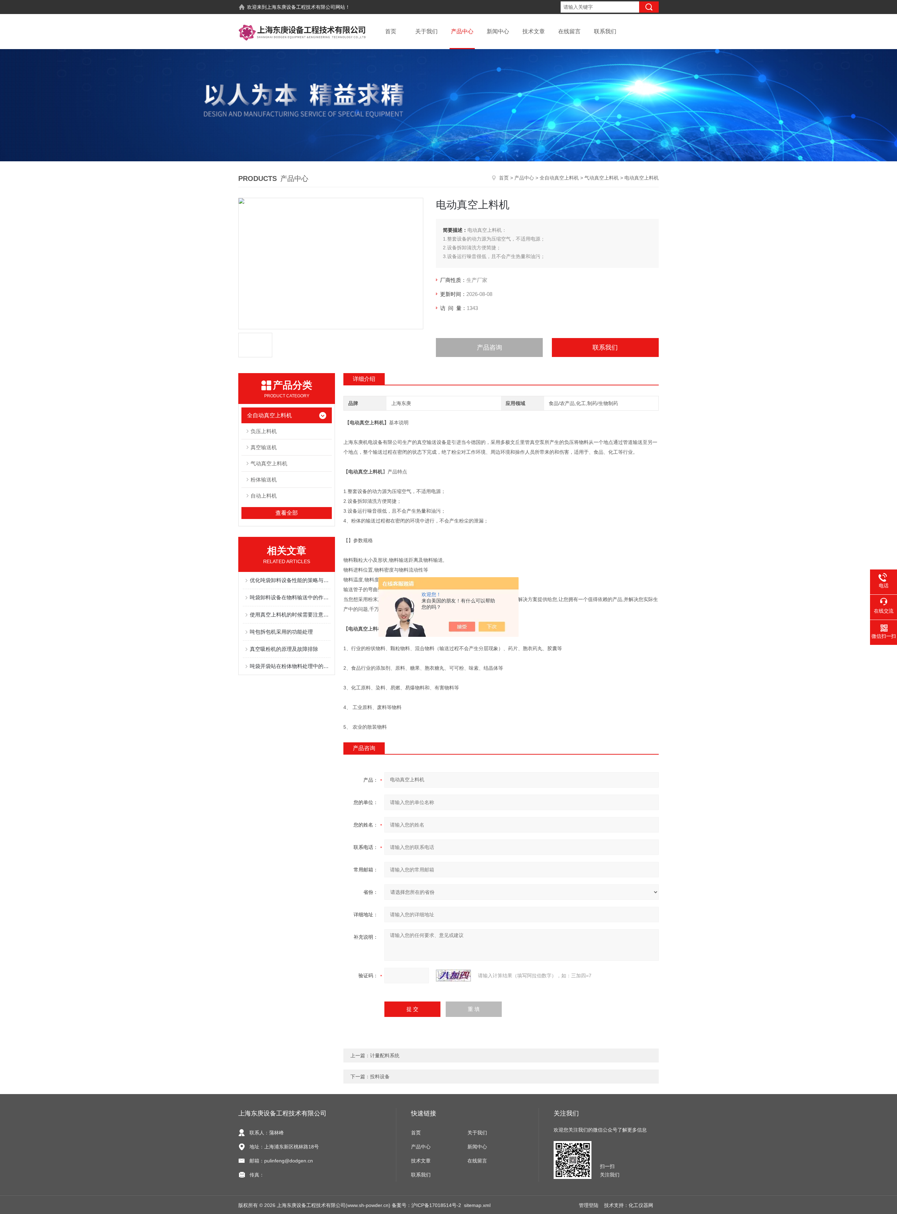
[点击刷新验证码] (453, 976)
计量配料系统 (384, 1055)
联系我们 (605, 31)
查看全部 (286, 513)
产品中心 (462, 31)
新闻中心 (498, 31)
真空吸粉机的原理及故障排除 (284, 649)
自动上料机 (264, 496)
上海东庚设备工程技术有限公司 (301, 7)
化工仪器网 (641, 1205)
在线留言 (569, 31)
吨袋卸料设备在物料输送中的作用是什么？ (290, 597)
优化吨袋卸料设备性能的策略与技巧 (290, 580)
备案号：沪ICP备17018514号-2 (426, 1205)
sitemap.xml (477, 1205)
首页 (390, 31)
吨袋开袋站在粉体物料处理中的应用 (290, 666)
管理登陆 (588, 1205)
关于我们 (426, 31)
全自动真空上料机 (559, 178)
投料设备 (380, 1076)
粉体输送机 (264, 480)
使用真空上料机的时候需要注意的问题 (290, 615)
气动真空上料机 (601, 178)
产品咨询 (489, 347)
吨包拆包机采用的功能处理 (281, 632)
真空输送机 (264, 447)
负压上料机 (264, 431)
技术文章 (533, 31)
